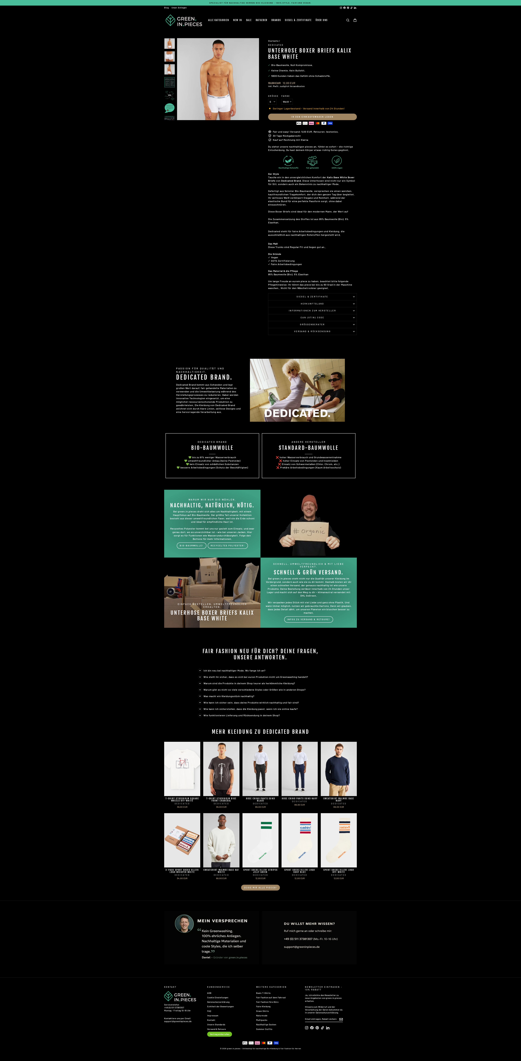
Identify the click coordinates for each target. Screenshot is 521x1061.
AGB (209, 993)
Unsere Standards (216, 1024)
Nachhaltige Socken (266, 1024)
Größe (273, 96)
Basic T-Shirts (263, 993)
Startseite (273, 41)
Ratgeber (262, 20)
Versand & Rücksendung (312, 331)
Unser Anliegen (179, 7)
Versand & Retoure (216, 1029)
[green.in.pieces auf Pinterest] (317, 1027)
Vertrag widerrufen (219, 1034)
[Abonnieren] (341, 1019)
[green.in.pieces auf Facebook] (312, 1027)
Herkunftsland (312, 304)
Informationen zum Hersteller (312, 310)
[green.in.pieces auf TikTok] (322, 1027)
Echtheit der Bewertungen (220, 1006)
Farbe (285, 96)
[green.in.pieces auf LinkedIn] (327, 1027)
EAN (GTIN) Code (312, 317)
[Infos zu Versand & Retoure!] (308, 593)
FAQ (209, 1011)
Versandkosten (297, 86)
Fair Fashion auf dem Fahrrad (271, 997)
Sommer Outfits (264, 1029)
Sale (249, 20)
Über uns (322, 20)
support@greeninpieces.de (178, 1021)
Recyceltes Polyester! (228, 545)
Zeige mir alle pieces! (260, 887)
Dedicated (275, 45)
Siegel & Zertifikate (298, 20)
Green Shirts (262, 1011)
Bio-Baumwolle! (191, 545)
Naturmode (261, 1015)
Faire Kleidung (263, 1006)
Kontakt (211, 1020)
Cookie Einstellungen (217, 997)
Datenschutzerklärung (218, 1002)
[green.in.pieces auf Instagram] (306, 1027)
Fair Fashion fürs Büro (267, 1002)
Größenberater (312, 324)
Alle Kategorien (218, 20)
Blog (166, 7)
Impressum (212, 1015)
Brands (276, 20)
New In (237, 20)
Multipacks (261, 1020)
